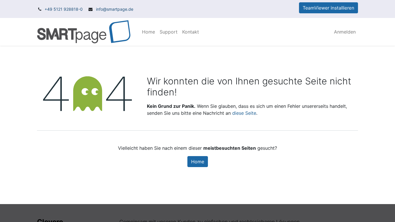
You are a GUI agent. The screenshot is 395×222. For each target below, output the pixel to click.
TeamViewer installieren (328, 8)
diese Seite (244, 113)
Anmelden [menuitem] (345, 32)
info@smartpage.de (114, 9)
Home (197, 161)
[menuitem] (148, 32)
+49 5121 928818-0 (64, 9)
